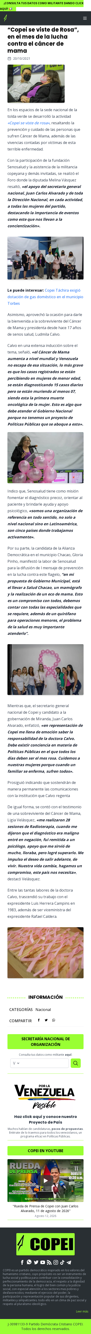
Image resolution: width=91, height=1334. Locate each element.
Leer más (82, 1311)
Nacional (43, 1009)
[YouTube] (42, 1262)
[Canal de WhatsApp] (29, 1262)
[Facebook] (22, 1262)
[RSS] (49, 1262)
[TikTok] (62, 1262)
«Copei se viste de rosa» (28, 122)
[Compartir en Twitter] (46, 1020)
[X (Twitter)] (36, 1262)
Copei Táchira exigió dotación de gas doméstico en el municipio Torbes (45, 297)
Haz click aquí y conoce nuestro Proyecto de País (45, 1119)
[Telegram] (68, 1262)
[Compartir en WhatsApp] (53, 1020)
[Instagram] (55, 1262)
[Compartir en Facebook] (38, 1020)
